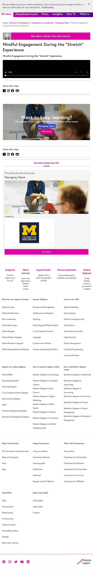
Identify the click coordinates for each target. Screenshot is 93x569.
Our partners (69, 451)
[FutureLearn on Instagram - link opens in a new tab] (10, 561)
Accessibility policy (10, 530)
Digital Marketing (71, 307)
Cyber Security (70, 337)
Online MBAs (7, 374)
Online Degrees (8, 331)
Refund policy (7, 512)
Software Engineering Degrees (14, 411)
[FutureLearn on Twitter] (16, 561)
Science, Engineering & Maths (45, 349)
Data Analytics (70, 313)
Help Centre (38, 506)
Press (45, 14)
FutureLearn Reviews (41, 457)
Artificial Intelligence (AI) (74, 319)
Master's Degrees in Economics (45, 418)
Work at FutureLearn (10, 457)
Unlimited (37, 475)
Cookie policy (7, 518)
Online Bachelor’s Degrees (12, 343)
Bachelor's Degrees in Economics (77, 396)
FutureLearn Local (27, 14)
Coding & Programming (73, 349)
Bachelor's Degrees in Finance (76, 402)
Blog (4, 469)
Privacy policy (7, 506)
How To (71, 14)
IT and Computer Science (43, 331)
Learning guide (39, 463)
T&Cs (4, 500)
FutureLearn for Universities (75, 457)
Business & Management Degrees (15, 417)
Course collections (71, 355)
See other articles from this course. (50, 36)
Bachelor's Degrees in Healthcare (77, 374)
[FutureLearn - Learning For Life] (84, 561)
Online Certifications (10, 313)
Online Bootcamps (9, 325)
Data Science (69, 325)
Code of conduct (9, 524)
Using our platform (40, 451)
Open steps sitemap (10, 543)
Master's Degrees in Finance (44, 412)
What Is (84, 14)
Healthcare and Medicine (43, 313)
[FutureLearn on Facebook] (4, 561)
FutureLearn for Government (75, 469)
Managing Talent (62, 23)
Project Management (72, 343)
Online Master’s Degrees (12, 337)
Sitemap (5, 537)
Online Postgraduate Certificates (15, 349)
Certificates (38, 469)
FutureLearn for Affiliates (74, 481)
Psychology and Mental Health (45, 325)
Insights (57, 14)
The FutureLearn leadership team (15, 451)
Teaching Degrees (9, 386)
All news (6, 14)
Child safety (38, 500)
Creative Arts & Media (42, 343)
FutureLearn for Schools (73, 475)
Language (37, 337)
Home (5, 23)
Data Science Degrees (11, 398)
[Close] (89, 4)
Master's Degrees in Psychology (46, 374)
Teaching (36, 319)
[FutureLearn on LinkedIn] (28, 561)
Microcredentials (9, 319)
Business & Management (20, 23)
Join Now (46, 251)
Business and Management (43, 307)
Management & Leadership (42, 23)
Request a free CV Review (43, 481)
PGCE (4, 405)
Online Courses (8, 307)
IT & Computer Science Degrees (15, 392)
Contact (36, 512)
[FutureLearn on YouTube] (22, 561)
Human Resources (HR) (73, 331)
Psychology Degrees (10, 380)
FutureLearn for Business (74, 463)
